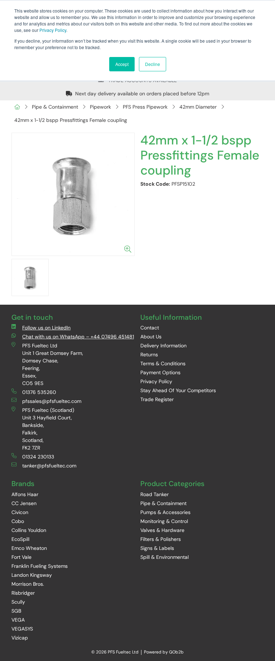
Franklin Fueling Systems (39, 566)
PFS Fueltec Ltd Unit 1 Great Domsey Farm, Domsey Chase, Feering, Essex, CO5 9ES (52, 364)
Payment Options (160, 372)
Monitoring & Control (164, 521)
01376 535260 (39, 392)
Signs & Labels (157, 548)
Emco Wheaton (29, 548)
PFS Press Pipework (145, 107)
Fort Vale (21, 557)
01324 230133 (38, 456)
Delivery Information (163, 345)
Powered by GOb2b (164, 652)
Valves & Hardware (162, 530)
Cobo (17, 521)
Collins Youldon (28, 530)
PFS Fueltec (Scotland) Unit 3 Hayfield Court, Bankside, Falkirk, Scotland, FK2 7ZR (48, 429)
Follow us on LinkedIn (46, 327)
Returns (149, 354)
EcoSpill (20, 539)
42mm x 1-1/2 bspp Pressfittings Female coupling (70, 120)
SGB (16, 611)
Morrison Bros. (27, 584)
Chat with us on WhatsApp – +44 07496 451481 (78, 336)
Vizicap (19, 637)
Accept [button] (122, 64)
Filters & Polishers (160, 539)
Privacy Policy (52, 30)
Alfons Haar (24, 494)
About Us (150, 336)
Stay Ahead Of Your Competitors (178, 390)
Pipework (100, 107)
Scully (18, 602)
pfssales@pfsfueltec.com (51, 401)
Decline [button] (152, 64)
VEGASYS (22, 629)
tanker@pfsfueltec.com (49, 465)
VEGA (18, 620)
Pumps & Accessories (165, 512)
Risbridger (23, 593)
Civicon (19, 512)
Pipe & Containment (55, 107)
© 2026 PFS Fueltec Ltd (115, 652)
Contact (149, 327)
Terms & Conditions (162, 363)
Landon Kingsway (31, 575)
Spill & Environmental (164, 557)
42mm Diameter (198, 107)
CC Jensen (24, 503)
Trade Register (157, 399)
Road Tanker (154, 494)
